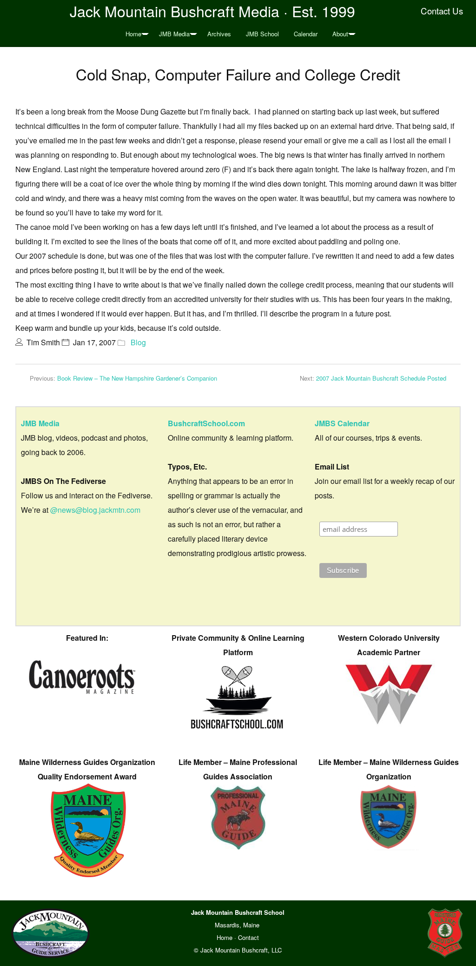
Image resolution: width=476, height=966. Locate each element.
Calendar (305, 33)
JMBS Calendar (342, 423)
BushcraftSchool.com (206, 423)
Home (133, 33)
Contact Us (442, 11)
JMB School (262, 33)
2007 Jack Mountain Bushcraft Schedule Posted (381, 378)
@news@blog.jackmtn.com (95, 509)
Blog (138, 342)
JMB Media (174, 33)
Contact (248, 937)
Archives (219, 33)
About (340, 33)
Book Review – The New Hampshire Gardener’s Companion (137, 378)
